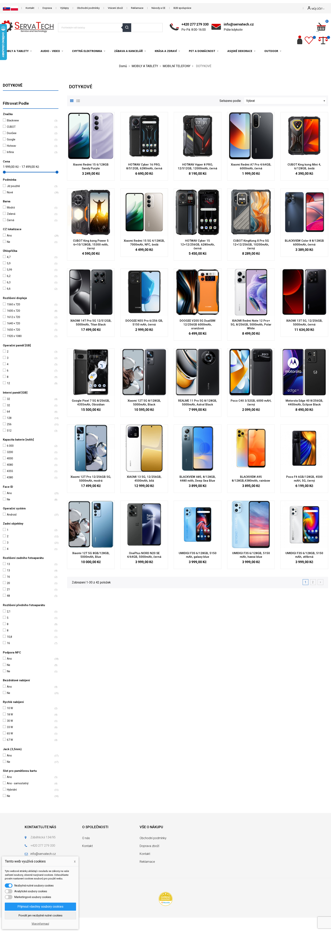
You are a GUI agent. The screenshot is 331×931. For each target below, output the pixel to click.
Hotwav (30, 145)
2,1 (30, 611)
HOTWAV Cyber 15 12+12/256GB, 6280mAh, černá (197, 244)
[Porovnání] (323, 39)
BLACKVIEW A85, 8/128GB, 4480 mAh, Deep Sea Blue (197, 478)
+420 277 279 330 (195, 24)
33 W (30, 727)
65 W (30, 733)
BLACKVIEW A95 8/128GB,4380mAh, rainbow (251, 478)
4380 (30, 477)
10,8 (30, 636)
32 (30, 398)
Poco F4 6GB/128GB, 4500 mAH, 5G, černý (304, 478)
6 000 (30, 445)
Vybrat (286, 101)
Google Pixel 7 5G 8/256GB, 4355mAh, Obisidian (91, 402)
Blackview (30, 120)
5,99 (30, 269)
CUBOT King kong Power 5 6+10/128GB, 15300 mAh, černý (91, 244)
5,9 (30, 263)
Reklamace (137, 8)
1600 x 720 (30, 310)
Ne (30, 241)
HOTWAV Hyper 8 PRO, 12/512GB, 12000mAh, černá (197, 166)
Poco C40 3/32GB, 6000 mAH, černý (251, 402)
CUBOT (30, 126)
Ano (30, 235)
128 (30, 417)
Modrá (30, 207)
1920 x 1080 (30, 336)
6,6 (30, 288)
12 (30, 383)
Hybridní (30, 789)
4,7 (30, 257)
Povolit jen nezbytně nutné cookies (40, 915)
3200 (30, 452)
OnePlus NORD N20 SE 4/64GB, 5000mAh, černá (144, 555)
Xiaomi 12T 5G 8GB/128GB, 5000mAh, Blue (91, 555)
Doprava (47, 8)
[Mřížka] (72, 100)
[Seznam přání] (309, 39)
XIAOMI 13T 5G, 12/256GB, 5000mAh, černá (304, 322)
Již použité (30, 186)
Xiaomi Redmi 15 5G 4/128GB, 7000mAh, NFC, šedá (144, 242)
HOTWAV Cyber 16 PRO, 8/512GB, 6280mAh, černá (144, 166)
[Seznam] (78, 100)
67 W (30, 739)
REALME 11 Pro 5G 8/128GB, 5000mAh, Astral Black (197, 402)
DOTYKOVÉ (12, 85)
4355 (30, 471)
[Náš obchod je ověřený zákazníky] (165, 899)
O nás (86, 838)
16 (30, 576)
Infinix (30, 152)
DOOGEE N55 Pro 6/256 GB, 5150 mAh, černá (144, 322)
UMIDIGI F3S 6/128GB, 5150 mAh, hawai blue (251, 555)
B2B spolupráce (182, 8)
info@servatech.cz (239, 24)
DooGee (30, 133)
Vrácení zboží (115, 8)
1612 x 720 (30, 317)
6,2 (30, 276)
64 (30, 411)
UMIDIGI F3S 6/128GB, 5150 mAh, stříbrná (304, 555)
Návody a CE (158, 8)
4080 (30, 464)
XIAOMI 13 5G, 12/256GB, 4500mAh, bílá (144, 478)
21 (30, 589)
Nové (30, 192)
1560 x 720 (30, 304)
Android (30, 514)
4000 (30, 458)
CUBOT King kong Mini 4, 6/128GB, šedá (304, 166)
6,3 (30, 282)
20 (30, 583)
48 (30, 595)
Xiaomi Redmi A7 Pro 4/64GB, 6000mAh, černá (251, 166)
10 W (30, 708)
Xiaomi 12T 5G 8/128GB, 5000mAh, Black (144, 402)
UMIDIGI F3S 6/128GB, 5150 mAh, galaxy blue (197, 555)
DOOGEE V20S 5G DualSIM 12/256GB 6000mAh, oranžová (197, 324)
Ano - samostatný (30, 783)
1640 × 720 (30, 323)
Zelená (30, 213)
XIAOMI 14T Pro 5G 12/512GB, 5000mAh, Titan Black (90, 322)
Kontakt (30, 8)
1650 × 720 (30, 329)
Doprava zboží (149, 846)
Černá (30, 220)
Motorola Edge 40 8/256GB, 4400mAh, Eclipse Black (304, 402)
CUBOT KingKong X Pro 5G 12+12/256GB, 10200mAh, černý (251, 244)
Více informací (40, 923)
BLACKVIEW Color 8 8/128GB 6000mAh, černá (304, 242)
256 (30, 424)
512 (30, 430)
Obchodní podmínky (88, 8)
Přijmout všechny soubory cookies (40, 906)
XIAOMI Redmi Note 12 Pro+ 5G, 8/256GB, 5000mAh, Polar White (251, 324)
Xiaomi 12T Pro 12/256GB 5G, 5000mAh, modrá (90, 478)
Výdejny (64, 8)
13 (30, 564)
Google (30, 139)
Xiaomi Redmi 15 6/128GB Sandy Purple (91, 166)
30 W (30, 720)
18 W (30, 714)
